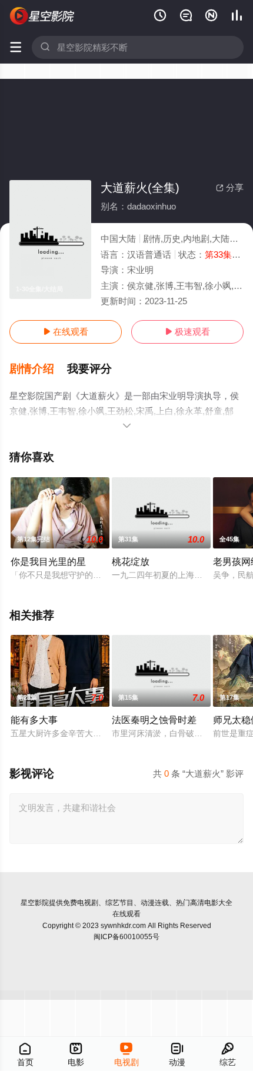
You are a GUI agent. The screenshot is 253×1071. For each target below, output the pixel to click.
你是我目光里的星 (48, 561)
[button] (38, 368)
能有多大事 (34, 719)
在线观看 (65, 332)
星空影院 (35, 903)
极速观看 (187, 332)
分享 (230, 187)
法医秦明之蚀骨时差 (154, 719)
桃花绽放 (130, 561)
